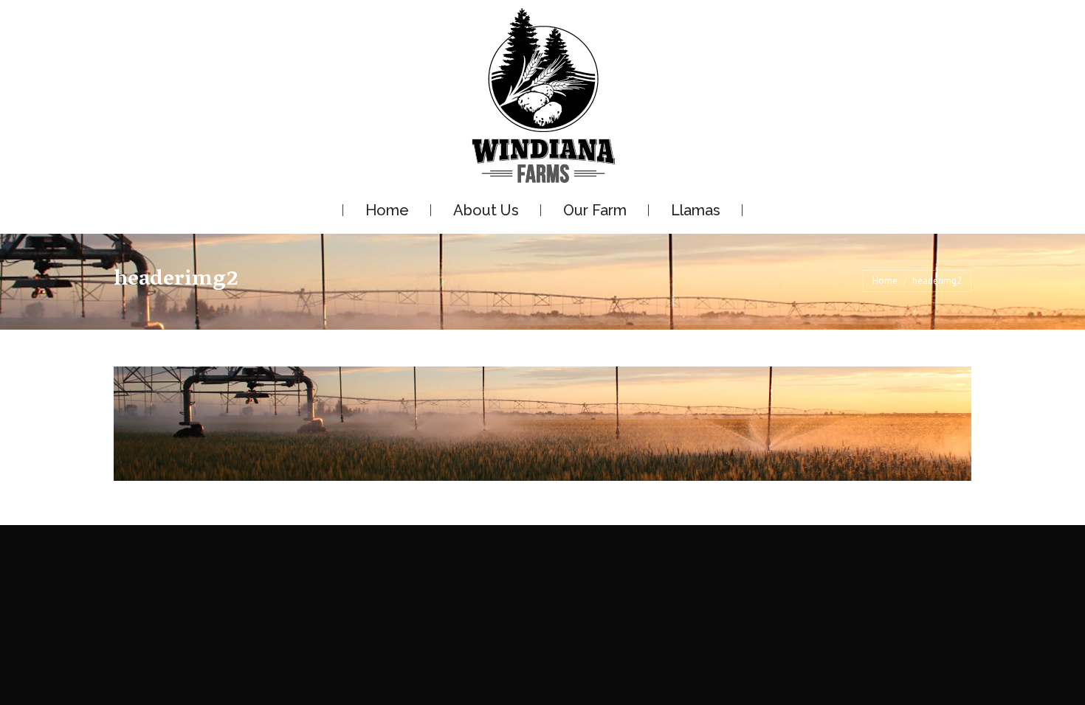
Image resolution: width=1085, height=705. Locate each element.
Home (885, 280)
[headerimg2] (542, 424)
